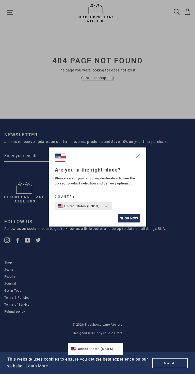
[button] (137, 157)
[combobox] (79, 206)
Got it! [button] (170, 363)
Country (65, 196)
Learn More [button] (37, 366)
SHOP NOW (129, 218)
